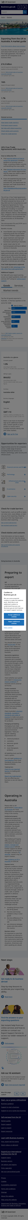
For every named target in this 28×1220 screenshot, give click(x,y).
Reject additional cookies (14, 622)
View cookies (8, 628)
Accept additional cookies (14, 616)
